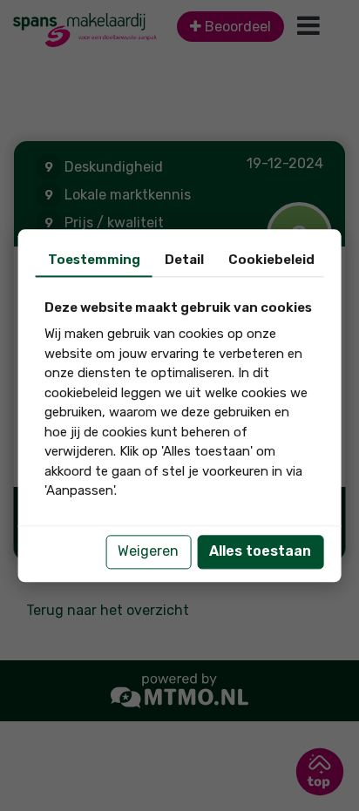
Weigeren (148, 551)
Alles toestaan (260, 551)
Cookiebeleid (271, 259)
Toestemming (94, 259)
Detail (184, 259)
